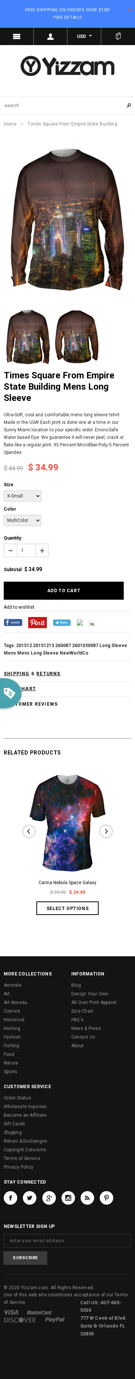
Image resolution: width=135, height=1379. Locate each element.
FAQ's (77, 1019)
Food (9, 1054)
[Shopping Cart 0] (118, 36)
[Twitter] (61, 622)
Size (9, 484)
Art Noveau (15, 1002)
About (77, 1045)
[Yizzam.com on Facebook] (10, 1198)
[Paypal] (55, 1319)
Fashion (12, 1037)
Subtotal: (13, 569)
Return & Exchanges (25, 1141)
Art (7, 993)
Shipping (13, 1132)
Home (10, 124)
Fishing (12, 1045)
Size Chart (82, 1011)
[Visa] (11, 1312)
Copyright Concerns (25, 1149)
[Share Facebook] (13, 622)
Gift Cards (14, 1123)
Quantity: (13, 538)
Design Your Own (89, 993)
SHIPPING (17, 673)
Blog (76, 985)
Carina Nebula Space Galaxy (67, 882)
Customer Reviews (31, 704)
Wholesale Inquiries (25, 1106)
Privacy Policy (18, 1167)
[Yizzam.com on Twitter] (29, 1198)
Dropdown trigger (51, 36)
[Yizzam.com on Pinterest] (106, 1198)
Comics (12, 1011)
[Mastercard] (39, 1312)
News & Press (86, 1028)
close (129, 10)
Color (10, 509)
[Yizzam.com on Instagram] (68, 1198)
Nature (11, 1063)
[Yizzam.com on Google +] (49, 1198)
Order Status (17, 1098)
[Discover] (20, 1319)
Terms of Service (22, 1158)
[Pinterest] (37, 622)
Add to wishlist (19, 607)
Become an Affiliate (25, 1115)
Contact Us (83, 1037)
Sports (10, 1071)
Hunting (12, 1028)
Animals (13, 985)
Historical (14, 1019)
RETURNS (48, 673)
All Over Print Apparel (93, 1002)
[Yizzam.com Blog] (87, 1198)
